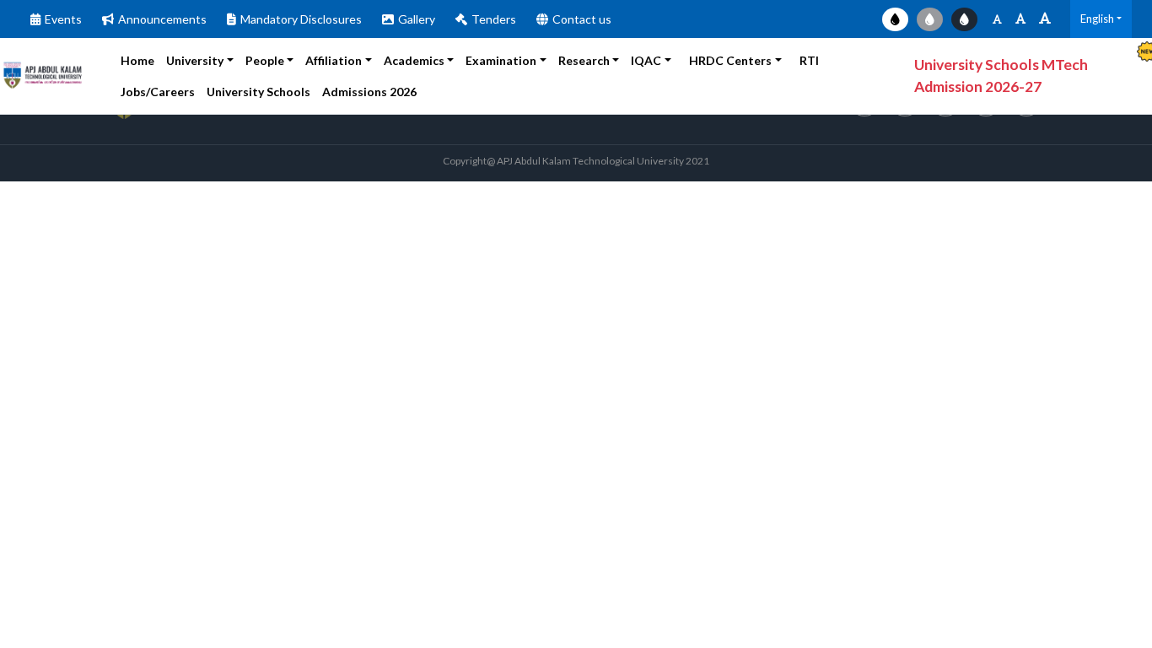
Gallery (416, 19)
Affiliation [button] (333, 60)
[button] (379, 91)
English (1097, 18)
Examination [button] (501, 60)
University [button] (194, 60)
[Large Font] (1044, 19)
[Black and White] (930, 19)
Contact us (581, 19)
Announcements (162, 19)
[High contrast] (964, 19)
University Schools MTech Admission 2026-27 (1001, 75)
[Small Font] (997, 19)
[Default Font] (1020, 19)
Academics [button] (414, 60)
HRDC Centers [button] (730, 60)
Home (137, 60)
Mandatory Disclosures (301, 19)
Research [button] (584, 60)
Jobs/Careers (158, 91)
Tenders (493, 19)
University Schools (258, 91)
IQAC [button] (646, 60)
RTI (809, 60)
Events (63, 19)
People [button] (264, 60)
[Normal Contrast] (895, 19)
